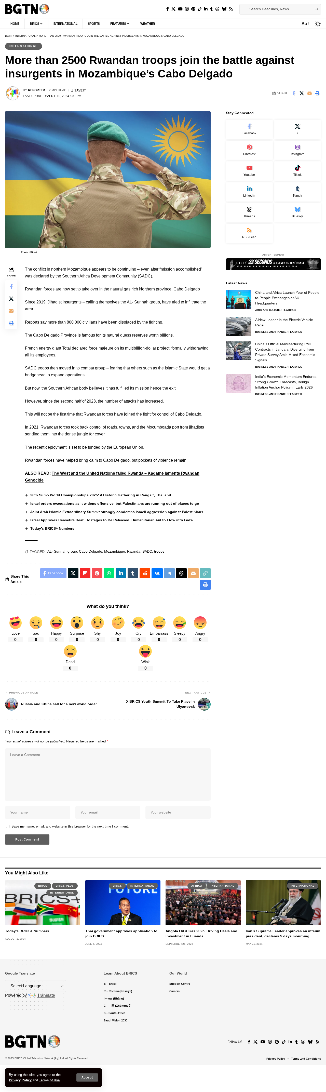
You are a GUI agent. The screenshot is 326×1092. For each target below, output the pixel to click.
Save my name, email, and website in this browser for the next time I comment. (70, 826)
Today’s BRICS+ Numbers (52, 528)
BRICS (42, 885)
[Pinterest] (193, 9)
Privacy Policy (20, 1080)
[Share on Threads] (181, 573)
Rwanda (133, 551)
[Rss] (231, 9)
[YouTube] (180, 9)
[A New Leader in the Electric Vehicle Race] (238, 326)
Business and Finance (271, 331)
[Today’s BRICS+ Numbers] (42, 902)
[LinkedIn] (206, 9)
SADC (147, 551)
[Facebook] (167, 9)
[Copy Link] (205, 573)
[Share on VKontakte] (157, 573)
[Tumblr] (211, 9)
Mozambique (114, 551)
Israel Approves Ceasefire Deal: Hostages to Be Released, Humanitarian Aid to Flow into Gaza (111, 520)
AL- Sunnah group (62, 551)
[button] (87, 1077)
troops (159, 551)
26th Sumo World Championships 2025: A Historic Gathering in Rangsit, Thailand (100, 495)
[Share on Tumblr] (133, 573)
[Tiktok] (297, 171)
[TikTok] (200, 9)
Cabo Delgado (90, 551)
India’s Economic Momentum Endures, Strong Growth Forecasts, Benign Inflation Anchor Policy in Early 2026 (286, 381)
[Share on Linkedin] (121, 573)
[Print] (317, 93)
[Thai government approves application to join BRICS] (122, 902)
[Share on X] (301, 93)
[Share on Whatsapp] (109, 573)
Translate (46, 995)
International (23, 46)
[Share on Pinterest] (97, 573)
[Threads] (217, 9)
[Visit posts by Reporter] (12, 93)
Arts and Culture (268, 309)
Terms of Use (49, 1080)
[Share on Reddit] (145, 573)
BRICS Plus (65, 885)
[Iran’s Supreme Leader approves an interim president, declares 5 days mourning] (283, 902)
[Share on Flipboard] (85, 573)
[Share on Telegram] (169, 573)
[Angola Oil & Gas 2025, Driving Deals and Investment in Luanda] (203, 902)
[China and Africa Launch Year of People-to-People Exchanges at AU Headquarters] (238, 299)
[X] (173, 9)
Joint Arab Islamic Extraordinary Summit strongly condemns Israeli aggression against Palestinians (116, 512)
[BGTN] (27, 9)
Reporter (36, 90)
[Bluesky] (224, 9)
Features (289, 309)
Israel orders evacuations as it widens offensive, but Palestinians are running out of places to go (114, 503)
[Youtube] (249, 171)
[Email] (309, 93)
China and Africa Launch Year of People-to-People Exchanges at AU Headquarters (288, 297)
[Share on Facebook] (293, 93)
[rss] (249, 233)
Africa (196, 885)
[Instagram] (187, 9)
